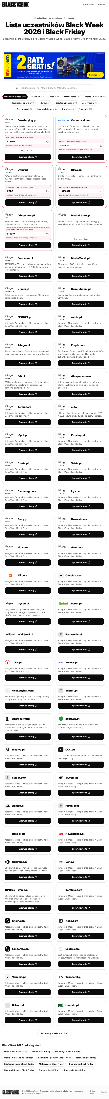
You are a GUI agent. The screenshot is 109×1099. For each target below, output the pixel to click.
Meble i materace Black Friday (18, 1057)
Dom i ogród (72, 96)
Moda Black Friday (41, 1051)
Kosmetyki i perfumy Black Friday (54, 1057)
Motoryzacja (89, 103)
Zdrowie (45, 103)
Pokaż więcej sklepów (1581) (54, 1033)
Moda (54, 96)
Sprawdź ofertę (26, 157)
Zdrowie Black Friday (86, 1057)
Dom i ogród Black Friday (67, 1051)
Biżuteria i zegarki (66, 103)
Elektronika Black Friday (16, 1051)
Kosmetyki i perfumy (24, 103)
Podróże (68, 109)
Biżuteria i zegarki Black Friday (19, 1064)
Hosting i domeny (47, 109)
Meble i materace (95, 96)
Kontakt (101, 4)
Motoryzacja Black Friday (51, 1064)
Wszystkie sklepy (15, 96)
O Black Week (87, 4)
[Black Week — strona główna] (15, 4)
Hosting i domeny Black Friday (19, 1070)
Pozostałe (85, 109)
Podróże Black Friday (49, 1070)
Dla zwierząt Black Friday (81, 1064)
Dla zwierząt (24, 109)
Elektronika (38, 96)
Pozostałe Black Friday (75, 1070)
